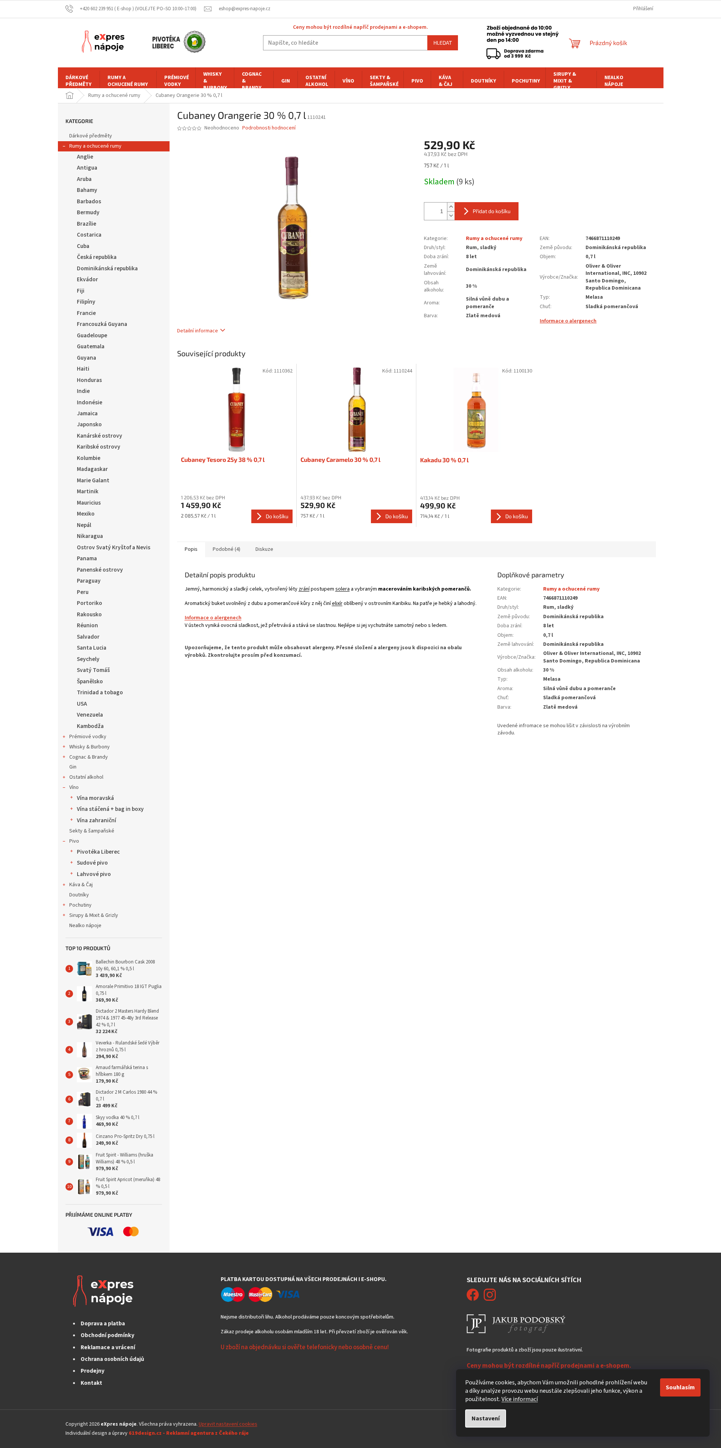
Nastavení (486, 1418)
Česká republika (97, 257)
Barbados (89, 201)
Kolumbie (88, 458)
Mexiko (86, 514)
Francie (86, 313)
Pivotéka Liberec (98, 852)
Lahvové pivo (94, 874)
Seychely (88, 659)
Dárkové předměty (90, 136)
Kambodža (90, 726)
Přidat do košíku (492, 211)
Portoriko (89, 603)
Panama (87, 558)
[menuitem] (79, 81)
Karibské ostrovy (98, 447)
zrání (304, 589)
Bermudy (88, 212)
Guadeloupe (92, 335)
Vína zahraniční (96, 820)
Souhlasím (680, 1387)
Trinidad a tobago (100, 692)
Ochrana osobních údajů (112, 1359)
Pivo (74, 841)
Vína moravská (95, 798)
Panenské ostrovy (100, 570)
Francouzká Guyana (102, 324)
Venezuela (90, 715)
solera (342, 589)
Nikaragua (90, 536)
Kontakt (91, 1383)
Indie (83, 391)
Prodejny (92, 1371)
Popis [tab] (191, 549)
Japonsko (89, 424)
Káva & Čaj (81, 884)
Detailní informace (197, 331)
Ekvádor (87, 279)
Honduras (89, 380)
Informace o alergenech (568, 321)
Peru (83, 592)
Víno (74, 787)
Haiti (83, 369)
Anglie (85, 157)
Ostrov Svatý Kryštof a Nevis (113, 547)
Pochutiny (80, 905)
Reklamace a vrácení (108, 1347)
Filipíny (86, 302)
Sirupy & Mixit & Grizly (93, 915)
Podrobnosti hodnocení (269, 128)
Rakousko (89, 614)
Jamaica (87, 413)
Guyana (86, 358)
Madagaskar (92, 469)
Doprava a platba (103, 1323)
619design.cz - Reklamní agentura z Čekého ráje (189, 1433)
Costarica (89, 235)
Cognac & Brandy (88, 757)
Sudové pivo (92, 863)
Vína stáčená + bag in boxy (110, 809)
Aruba (84, 179)
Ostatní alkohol (86, 777)
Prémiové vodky (87, 736)
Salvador (88, 637)
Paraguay (89, 581)
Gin (72, 767)
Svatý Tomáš (93, 670)
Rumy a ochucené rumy (95, 146)
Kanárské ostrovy (99, 436)
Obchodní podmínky (107, 1335)
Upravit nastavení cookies (228, 1424)
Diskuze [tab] (264, 549)
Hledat (442, 42)
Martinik (87, 491)
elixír (337, 603)
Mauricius (89, 503)
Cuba (83, 246)
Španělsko (90, 681)
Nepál (84, 525)
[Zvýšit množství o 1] (451, 207)
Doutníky (79, 895)
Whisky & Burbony (89, 747)
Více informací (519, 1399)
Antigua (87, 168)
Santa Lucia (91, 648)
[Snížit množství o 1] (451, 215)
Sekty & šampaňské (91, 831)
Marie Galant (93, 480)
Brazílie (86, 224)
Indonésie (89, 402)
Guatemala (90, 346)
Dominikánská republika (107, 268)
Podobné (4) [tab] (226, 549)
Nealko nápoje (85, 925)
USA (82, 704)
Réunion (87, 625)
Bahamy (87, 190)
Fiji (80, 291)
